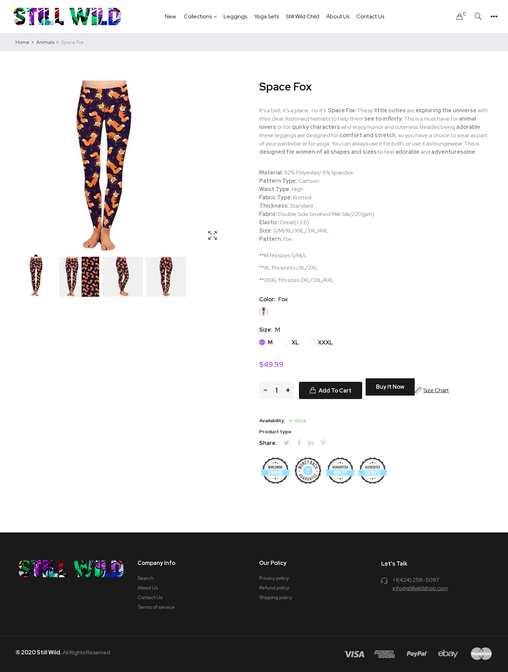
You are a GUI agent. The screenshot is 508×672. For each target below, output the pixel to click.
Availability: (272, 420)
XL (295, 342)
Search (145, 578)
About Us (148, 588)
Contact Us (150, 597)
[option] (35, 277)
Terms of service (156, 607)
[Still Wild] (67, 16)
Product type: (275, 431)
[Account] (494, 17)
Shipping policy (275, 597)
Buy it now (390, 386)
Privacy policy (274, 578)
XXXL (325, 342)
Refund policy (274, 588)
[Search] (478, 16)
